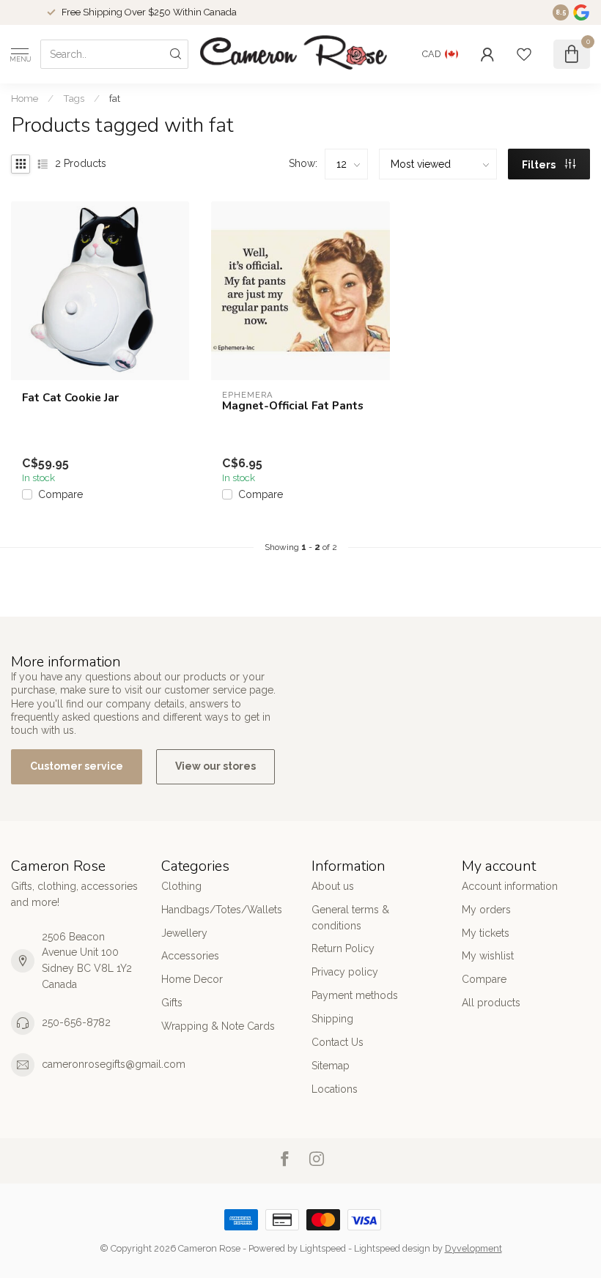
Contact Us (337, 1042)
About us (332, 886)
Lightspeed (323, 1248)
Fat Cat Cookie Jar (70, 397)
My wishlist (488, 956)
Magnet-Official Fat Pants (293, 405)
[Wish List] (524, 54)
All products (491, 1002)
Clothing (181, 886)
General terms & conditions (350, 918)
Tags (73, 98)
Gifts (171, 1002)
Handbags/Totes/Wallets (221, 909)
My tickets (485, 933)
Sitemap (330, 1065)
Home (24, 98)
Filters (540, 165)
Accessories (190, 956)
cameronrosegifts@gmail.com (113, 1064)
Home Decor (192, 979)
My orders (486, 909)
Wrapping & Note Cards (218, 1026)
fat (114, 98)
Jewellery (184, 933)
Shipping (332, 1019)
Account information (510, 886)
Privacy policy (344, 972)
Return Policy (343, 948)
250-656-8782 (76, 1022)
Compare (60, 494)
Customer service (76, 766)
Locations (334, 1089)
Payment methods (354, 995)
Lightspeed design (392, 1248)
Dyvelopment (473, 1248)
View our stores (215, 766)
